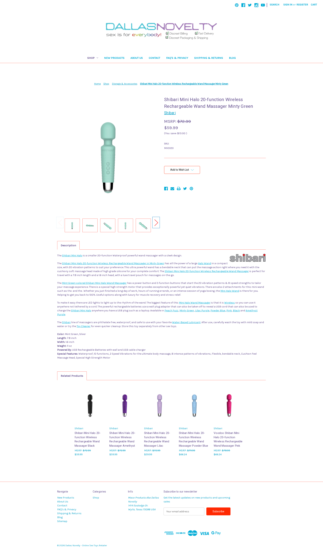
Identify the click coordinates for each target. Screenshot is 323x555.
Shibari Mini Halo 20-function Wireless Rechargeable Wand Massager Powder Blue (193, 439)
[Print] (179, 188)
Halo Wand (204, 263)
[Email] (172, 188)
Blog (232, 58)
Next (156, 222)
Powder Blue (217, 310)
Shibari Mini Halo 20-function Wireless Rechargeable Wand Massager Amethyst (122, 439)
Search (274, 4)
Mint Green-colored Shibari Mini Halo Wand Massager (94, 283)
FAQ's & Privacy (177, 58)
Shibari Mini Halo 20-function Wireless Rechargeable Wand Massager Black (88, 439)
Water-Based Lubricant (186, 322)
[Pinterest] (237, 5)
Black (236, 310)
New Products (114, 58)
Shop (91, 58)
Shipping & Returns (208, 58)
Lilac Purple (202, 310)
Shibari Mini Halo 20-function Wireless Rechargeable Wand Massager (207, 271)
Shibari (66, 322)
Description (68, 245)
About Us (136, 58)
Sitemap (62, 521)
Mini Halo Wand (229, 290)
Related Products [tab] (72, 375)
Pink (229, 310)
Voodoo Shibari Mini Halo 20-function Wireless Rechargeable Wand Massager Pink (228, 439)
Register (302, 4)
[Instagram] (256, 5)
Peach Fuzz (171, 310)
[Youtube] (263, 5)
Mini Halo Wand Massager (194, 302)
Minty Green (186, 310)
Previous (60, 222)
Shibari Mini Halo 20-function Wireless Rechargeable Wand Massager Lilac (157, 439)
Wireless (229, 302)
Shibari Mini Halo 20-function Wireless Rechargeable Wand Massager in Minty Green (113, 263)
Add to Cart (194, 407)
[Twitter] (250, 5)
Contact (154, 58)
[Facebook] (243, 5)
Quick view (90, 404)
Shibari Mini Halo (72, 255)
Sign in (287, 4)
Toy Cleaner (83, 326)
